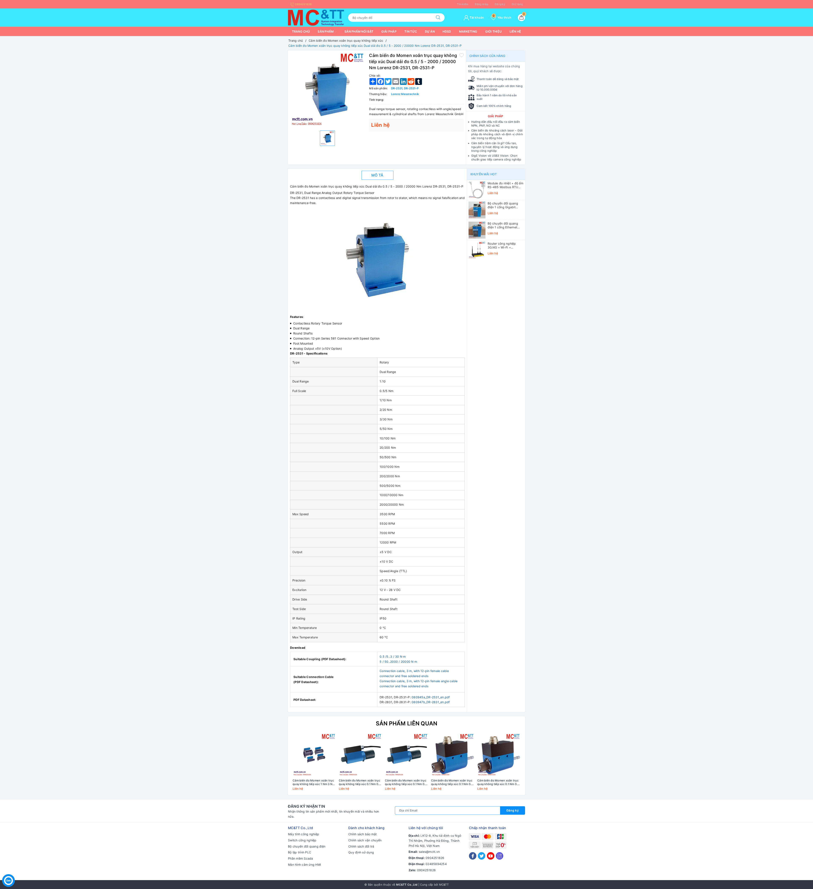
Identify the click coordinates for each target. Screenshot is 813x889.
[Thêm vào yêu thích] (461, 55)
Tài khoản (476, 17)
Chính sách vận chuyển (365, 840)
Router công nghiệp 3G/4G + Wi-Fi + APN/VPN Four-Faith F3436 (502, 245)
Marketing (468, 31)
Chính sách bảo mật (362, 834)
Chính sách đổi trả (361, 846)
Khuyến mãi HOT (483, 174)
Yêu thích (502, 17)
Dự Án (430, 31)
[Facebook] (472, 856)
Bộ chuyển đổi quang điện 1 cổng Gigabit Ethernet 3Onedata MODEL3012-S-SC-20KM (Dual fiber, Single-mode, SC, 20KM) (505, 205)
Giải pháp (389, 31)
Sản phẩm (326, 31)
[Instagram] (499, 856)
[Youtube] (490, 856)
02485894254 (436, 864)
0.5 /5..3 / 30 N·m (393, 656)
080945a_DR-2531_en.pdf (431, 697)
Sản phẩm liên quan (406, 723)
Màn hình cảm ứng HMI (304, 864)
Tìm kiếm (462, 4)
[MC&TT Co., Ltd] (316, 17)
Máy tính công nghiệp (303, 834)
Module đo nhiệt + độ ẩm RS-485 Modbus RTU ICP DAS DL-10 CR (505, 185)
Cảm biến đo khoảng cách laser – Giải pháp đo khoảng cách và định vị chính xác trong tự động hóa (497, 134)
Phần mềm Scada (300, 858)
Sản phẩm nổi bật (358, 31)
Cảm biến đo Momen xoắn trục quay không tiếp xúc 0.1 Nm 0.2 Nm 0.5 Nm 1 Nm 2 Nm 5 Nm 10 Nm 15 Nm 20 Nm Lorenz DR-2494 (452, 782)
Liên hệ (515, 31)
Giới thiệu (493, 31)
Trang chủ (301, 31)
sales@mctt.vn (429, 851)
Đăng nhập (481, 4)
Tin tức (410, 31)
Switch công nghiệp (302, 840)
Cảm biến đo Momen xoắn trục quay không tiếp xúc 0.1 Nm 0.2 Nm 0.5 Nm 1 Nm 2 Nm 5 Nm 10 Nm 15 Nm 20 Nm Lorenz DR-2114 (406, 782)
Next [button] (533, 765)
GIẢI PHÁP (495, 116)
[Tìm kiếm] (438, 17)
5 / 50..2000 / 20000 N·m (398, 661)
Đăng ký (500, 4)
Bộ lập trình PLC (299, 852)
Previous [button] (279, 765)
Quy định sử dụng (361, 852)
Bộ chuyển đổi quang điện (306, 846)
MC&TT (444, 884)
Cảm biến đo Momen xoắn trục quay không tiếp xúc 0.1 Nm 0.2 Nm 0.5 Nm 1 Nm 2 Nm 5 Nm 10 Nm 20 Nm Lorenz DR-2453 (498, 782)
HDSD (446, 31)
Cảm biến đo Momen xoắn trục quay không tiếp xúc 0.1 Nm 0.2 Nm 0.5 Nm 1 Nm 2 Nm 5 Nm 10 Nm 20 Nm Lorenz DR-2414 (360, 782)
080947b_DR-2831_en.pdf (431, 702)
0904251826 (303, 4)
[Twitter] (481, 856)
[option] (327, 89)
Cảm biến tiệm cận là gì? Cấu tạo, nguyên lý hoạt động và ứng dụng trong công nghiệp (494, 146)
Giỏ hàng (517, 4)
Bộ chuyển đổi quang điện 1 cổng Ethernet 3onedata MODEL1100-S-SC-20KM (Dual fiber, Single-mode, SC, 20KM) (505, 225)
